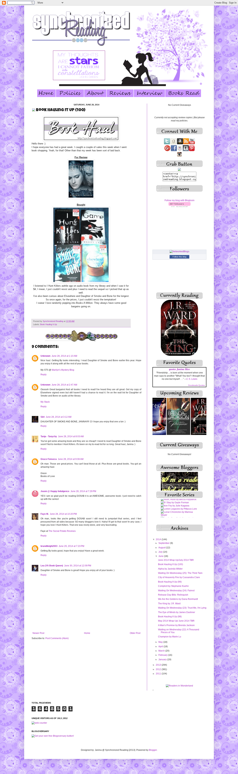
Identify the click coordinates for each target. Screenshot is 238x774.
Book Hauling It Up (48, 324)
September (164, 543)
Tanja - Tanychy (49, 436)
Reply (43, 374)
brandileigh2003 (49, 546)
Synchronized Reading (53, 321)
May (160, 642)
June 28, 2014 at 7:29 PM (83, 491)
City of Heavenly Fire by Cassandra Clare (179, 577)
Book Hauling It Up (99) (170, 581)
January (162, 659)
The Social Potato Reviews (62, 531)
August (162, 547)
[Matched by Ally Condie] (174, 512)
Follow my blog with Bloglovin (179, 200)
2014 (159, 539)
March (161, 650)
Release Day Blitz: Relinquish (173, 595)
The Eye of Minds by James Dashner (176, 612)
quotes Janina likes (179, 369)
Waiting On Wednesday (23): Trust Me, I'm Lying (182, 608)
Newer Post (38, 633)
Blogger (153, 750)
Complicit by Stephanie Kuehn (173, 586)
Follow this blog (179, 257)
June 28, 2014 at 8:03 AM (71, 436)
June (161, 556)
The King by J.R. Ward (169, 603)
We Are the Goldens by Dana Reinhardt (178, 599)
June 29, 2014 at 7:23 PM (71, 546)
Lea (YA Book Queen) (52, 565)
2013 (159, 665)
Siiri (43, 417)
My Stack (45, 402)
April (161, 646)
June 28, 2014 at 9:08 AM (70, 459)
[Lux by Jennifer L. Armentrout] (177, 499)
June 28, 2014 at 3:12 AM (58, 417)
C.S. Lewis (191, 379)
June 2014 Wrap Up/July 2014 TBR (176, 560)
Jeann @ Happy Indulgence (55, 491)
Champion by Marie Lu (169, 636)
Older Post (135, 633)
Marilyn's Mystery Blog (63, 370)
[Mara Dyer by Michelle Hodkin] (177, 508)
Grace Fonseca (49, 459)
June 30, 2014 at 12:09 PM (77, 565)
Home (87, 633)
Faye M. (45, 514)
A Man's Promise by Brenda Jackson (176, 625)
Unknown (45, 356)
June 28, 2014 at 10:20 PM (63, 514)
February (163, 655)
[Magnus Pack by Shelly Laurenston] (179, 505)
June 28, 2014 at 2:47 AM (64, 384)
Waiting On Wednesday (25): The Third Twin (180, 573)
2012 (159, 669)
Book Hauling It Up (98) (170, 616)
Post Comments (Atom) (57, 638)
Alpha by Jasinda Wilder (170, 568)
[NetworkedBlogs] (179, 251)
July (160, 552)
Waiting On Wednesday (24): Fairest (176, 590)
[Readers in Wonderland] (179, 685)
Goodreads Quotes (196, 385)
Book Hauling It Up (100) (170, 564)
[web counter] (39, 723)
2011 (159, 673)
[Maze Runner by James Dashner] (179, 515)
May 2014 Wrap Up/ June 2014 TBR (176, 621)
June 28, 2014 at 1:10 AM (64, 356)
